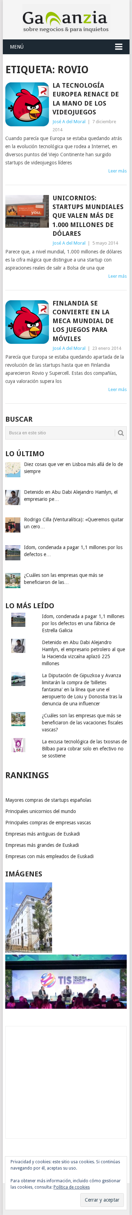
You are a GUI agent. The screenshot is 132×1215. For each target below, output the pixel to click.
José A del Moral (69, 121)
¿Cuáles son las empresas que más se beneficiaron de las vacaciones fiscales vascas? (82, 722)
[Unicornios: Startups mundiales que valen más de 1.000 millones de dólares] (27, 211)
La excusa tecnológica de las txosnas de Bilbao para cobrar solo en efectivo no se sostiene (84, 748)
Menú (17, 47)
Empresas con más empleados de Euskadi (49, 856)
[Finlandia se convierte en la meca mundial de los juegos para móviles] (27, 322)
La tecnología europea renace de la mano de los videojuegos (85, 99)
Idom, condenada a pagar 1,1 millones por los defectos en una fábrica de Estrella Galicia (83, 623)
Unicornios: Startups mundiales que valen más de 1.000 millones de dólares (88, 215)
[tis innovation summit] (66, 1007)
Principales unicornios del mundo (40, 811)
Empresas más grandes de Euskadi (42, 845)
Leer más (117, 171)
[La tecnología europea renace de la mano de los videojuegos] (27, 104)
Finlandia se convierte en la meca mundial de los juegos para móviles (83, 321)
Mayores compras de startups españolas (48, 800)
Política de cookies (72, 1187)
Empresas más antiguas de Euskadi (42, 834)
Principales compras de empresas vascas (48, 822)
